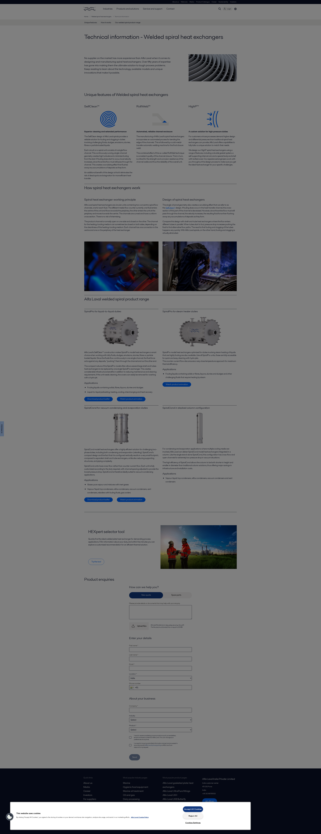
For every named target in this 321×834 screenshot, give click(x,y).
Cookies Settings (193, 822)
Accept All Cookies (193, 809)
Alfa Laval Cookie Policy (140, 817)
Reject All (193, 816)
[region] (130, 816)
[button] (10, 817)
